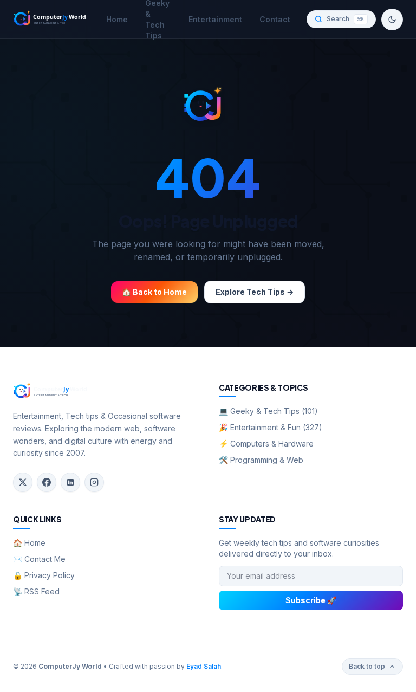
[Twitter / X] (22, 482)
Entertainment (215, 19)
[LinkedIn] (70, 482)
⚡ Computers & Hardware (266, 443)
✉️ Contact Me (39, 559)
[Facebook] (46, 482)
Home (117, 19)
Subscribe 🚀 (310, 600)
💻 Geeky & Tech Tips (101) (268, 411)
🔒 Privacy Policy (44, 575)
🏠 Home (29, 542)
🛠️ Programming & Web (261, 459)
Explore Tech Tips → (255, 291)
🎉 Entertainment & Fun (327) (270, 427)
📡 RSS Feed (36, 591)
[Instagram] (94, 482)
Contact (274, 19)
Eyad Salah (203, 666)
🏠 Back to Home (154, 291)
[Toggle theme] (392, 19)
